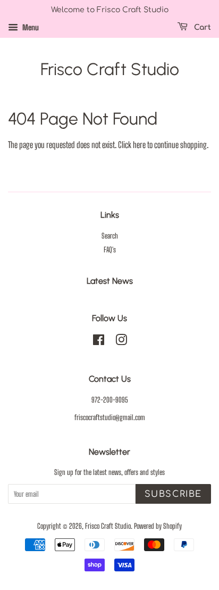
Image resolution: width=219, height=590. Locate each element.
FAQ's (110, 249)
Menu (30, 27)
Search (110, 236)
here (139, 145)
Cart (201, 27)
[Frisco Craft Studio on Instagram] (121, 342)
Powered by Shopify (158, 526)
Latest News (110, 281)
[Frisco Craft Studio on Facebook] (98, 342)
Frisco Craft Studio (109, 69)
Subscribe (173, 494)
